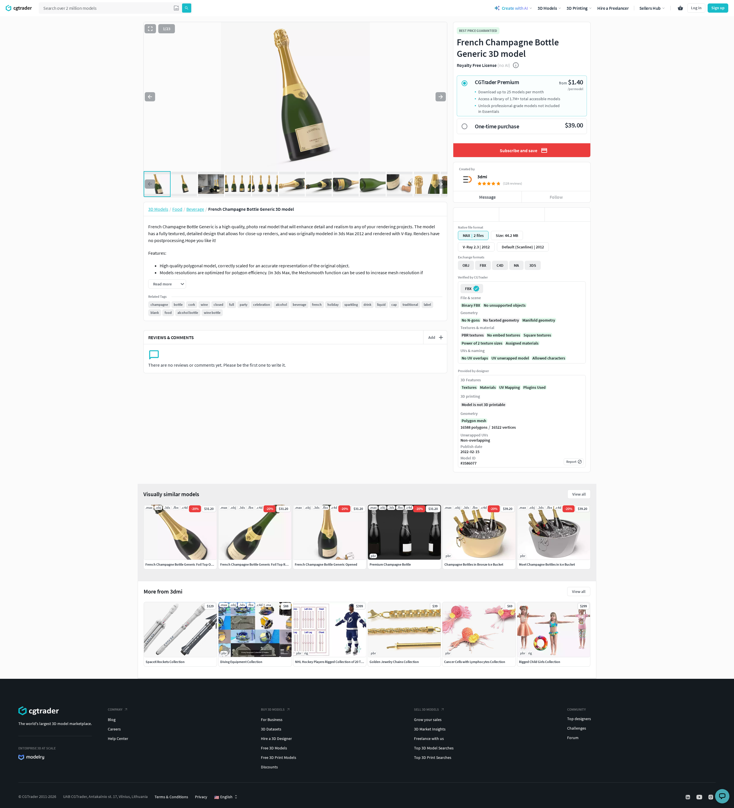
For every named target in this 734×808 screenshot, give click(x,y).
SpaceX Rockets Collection (165, 662)
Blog (112, 719)
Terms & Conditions (171, 796)
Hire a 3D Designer (276, 738)
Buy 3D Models (273, 709)
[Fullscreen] (150, 28)
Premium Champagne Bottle (390, 564)
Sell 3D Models (426, 709)
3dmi (482, 176)
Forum (573, 737)
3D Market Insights (430, 729)
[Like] (476, 214)
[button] (176, 8)
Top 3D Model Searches (434, 748)
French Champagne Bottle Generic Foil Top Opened (182, 564)
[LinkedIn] (688, 797)
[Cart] (680, 8)
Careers (114, 729)
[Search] (186, 8)
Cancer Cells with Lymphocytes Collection (474, 662)
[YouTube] (700, 797)
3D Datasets (271, 729)
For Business (271, 719)
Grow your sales (428, 719)
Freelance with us (429, 738)
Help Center (118, 738)
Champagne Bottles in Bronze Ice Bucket (473, 564)
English (223, 797)
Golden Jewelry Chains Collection (394, 662)
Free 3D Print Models (278, 757)
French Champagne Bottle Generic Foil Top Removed (258, 564)
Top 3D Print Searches (432, 757)
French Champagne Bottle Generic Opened (326, 564)
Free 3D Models (274, 748)
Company (115, 709)
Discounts (269, 767)
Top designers (579, 718)
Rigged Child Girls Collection (539, 662)
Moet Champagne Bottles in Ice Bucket (547, 564)
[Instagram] (711, 797)
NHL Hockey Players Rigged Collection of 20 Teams (331, 662)
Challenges (576, 728)
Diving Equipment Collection (241, 662)
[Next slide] (441, 96)
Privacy (201, 796)
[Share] (567, 214)
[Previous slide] (150, 96)
